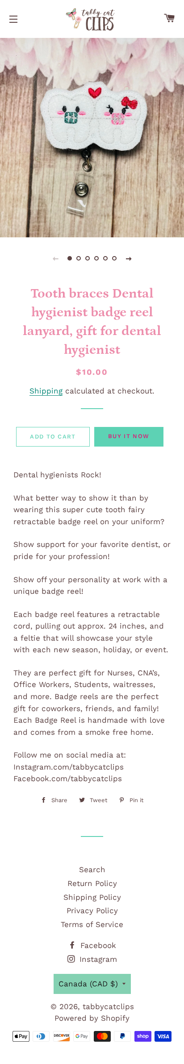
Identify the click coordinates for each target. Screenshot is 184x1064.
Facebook (97, 945)
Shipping (46, 390)
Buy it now (128, 436)
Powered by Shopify (92, 1018)
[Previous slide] (55, 258)
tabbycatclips (108, 1006)
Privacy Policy (92, 910)
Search (92, 869)
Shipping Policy (92, 897)
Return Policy (92, 883)
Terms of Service (92, 924)
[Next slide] (128, 258)
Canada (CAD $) (88, 983)
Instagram (97, 959)
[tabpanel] (92, 136)
